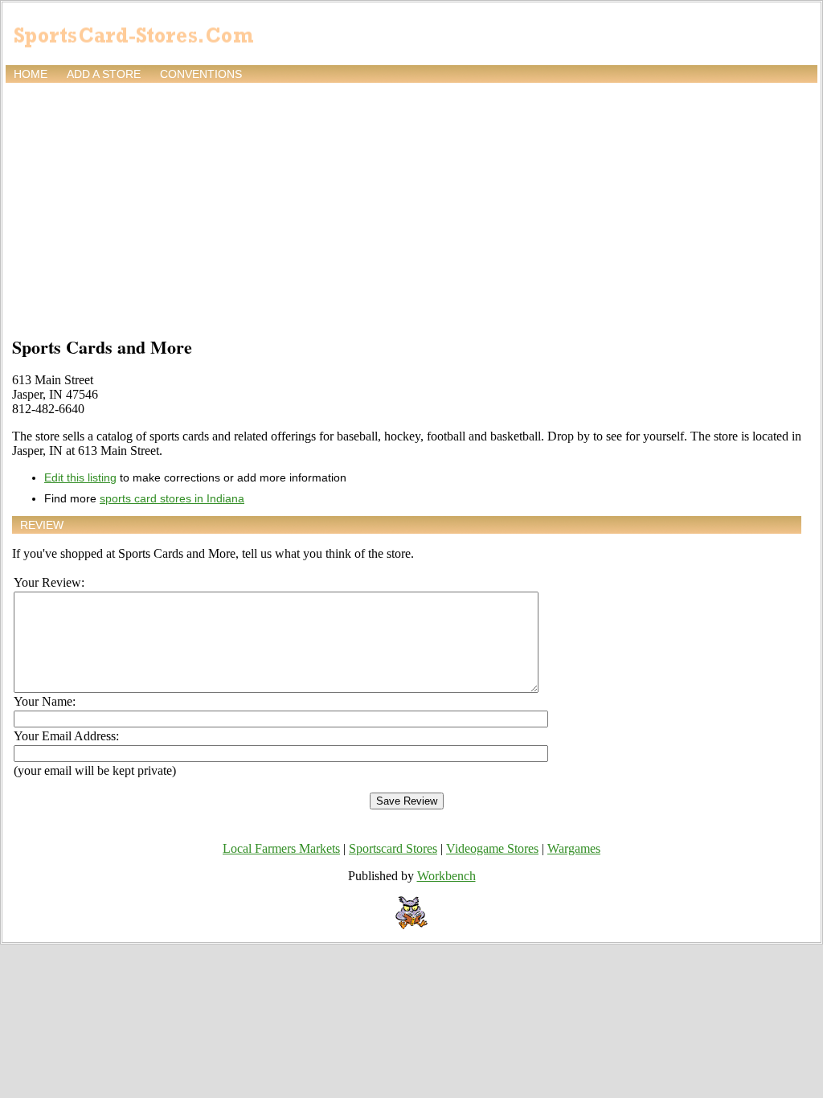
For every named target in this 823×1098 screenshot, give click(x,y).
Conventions (201, 74)
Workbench (446, 876)
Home (30, 74)
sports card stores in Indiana (172, 498)
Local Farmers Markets (281, 848)
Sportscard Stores (393, 848)
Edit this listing (80, 477)
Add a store (104, 74)
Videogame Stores (492, 848)
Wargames (573, 848)
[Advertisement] (411, 206)
